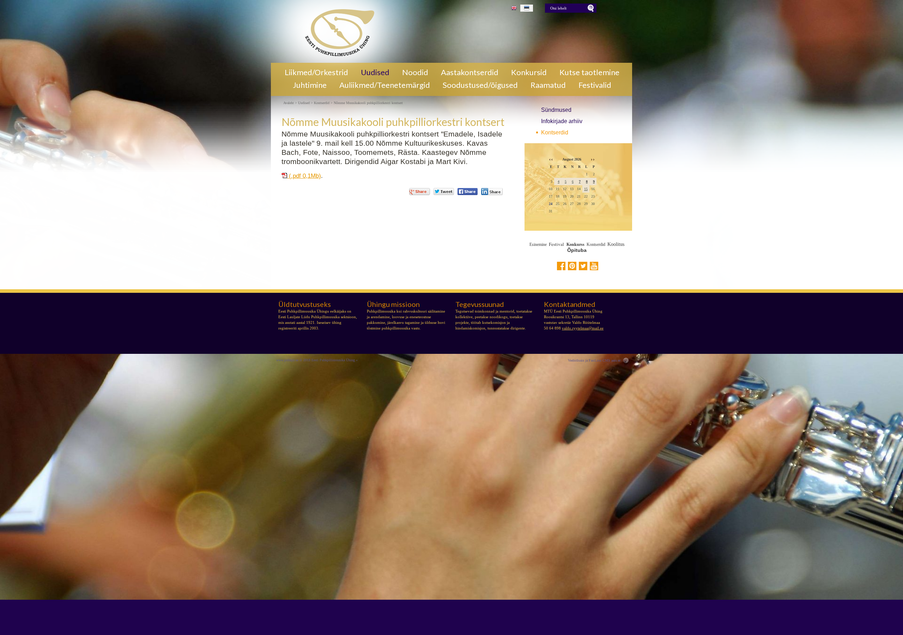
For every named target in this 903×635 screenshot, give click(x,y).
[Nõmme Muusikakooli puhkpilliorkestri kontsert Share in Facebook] (467, 191)
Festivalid (594, 85)
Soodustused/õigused (480, 85)
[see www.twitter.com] (583, 266)
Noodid (415, 72)
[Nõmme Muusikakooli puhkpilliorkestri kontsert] (337, 31)
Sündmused (556, 110)
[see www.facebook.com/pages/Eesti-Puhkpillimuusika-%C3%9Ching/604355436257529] (561, 266)
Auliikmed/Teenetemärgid (384, 85)
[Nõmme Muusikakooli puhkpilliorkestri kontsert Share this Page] (492, 191)
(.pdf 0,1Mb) (304, 176)
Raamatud (548, 85)
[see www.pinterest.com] (572, 266)
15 (586, 189)
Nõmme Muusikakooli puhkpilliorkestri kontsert (368, 103)
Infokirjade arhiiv (561, 121)
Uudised (375, 72)
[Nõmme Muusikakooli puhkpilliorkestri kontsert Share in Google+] (419, 191)
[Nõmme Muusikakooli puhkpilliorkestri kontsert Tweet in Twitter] (444, 191)
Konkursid (529, 72)
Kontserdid (554, 132)
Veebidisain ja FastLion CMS (589, 360)
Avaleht (288, 103)
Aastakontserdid (469, 72)
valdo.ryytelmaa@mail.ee (583, 328)
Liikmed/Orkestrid (316, 72)
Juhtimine (310, 85)
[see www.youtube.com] (594, 266)
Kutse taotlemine (589, 72)
